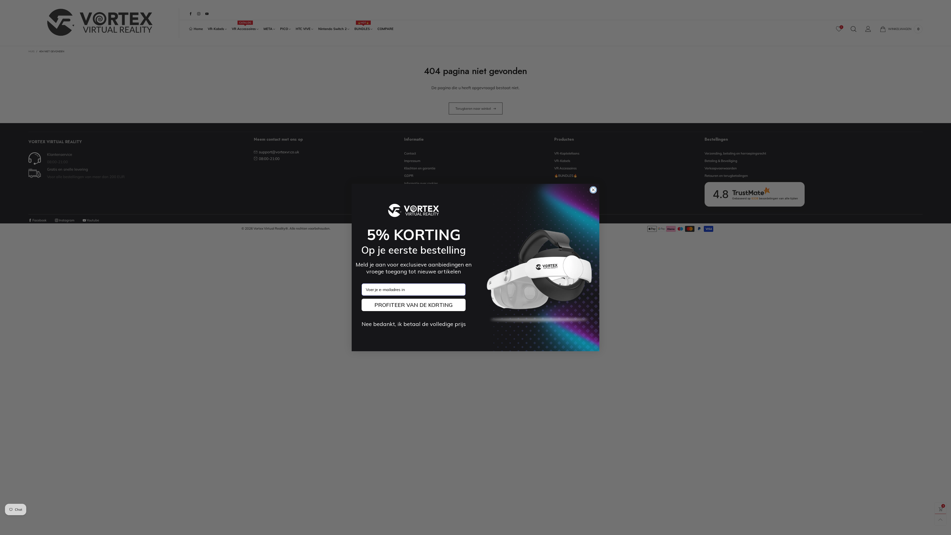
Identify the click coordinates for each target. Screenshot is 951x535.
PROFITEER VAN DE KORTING (413, 304)
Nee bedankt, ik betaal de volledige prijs (414, 324)
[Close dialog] (593, 190)
